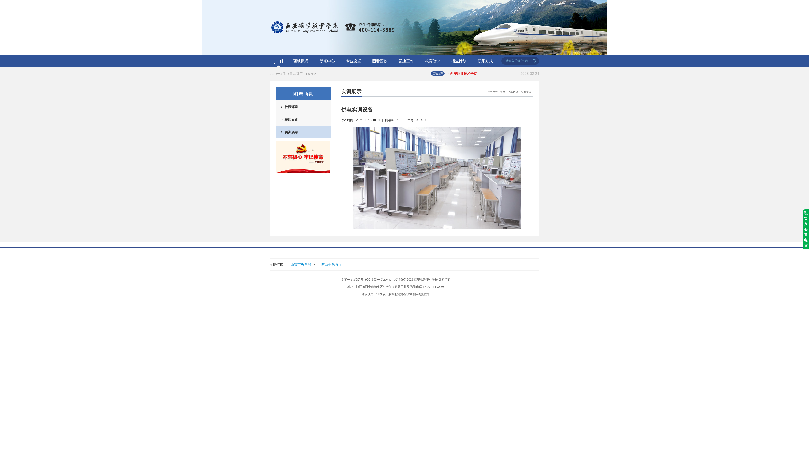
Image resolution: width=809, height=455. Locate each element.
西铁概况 (300, 60)
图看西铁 (379, 60)
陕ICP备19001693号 (366, 279)
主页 (502, 92)
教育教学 (432, 60)
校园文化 (291, 119)
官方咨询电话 (806, 232)
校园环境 (291, 106)
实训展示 (291, 132)
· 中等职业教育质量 (493, 74)
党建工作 (406, 60)
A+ (418, 120)
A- (422, 120)
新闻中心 (327, 60)
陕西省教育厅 (331, 264)
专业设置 (353, 60)
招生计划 (458, 60)
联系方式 (485, 60)
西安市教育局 (301, 264)
